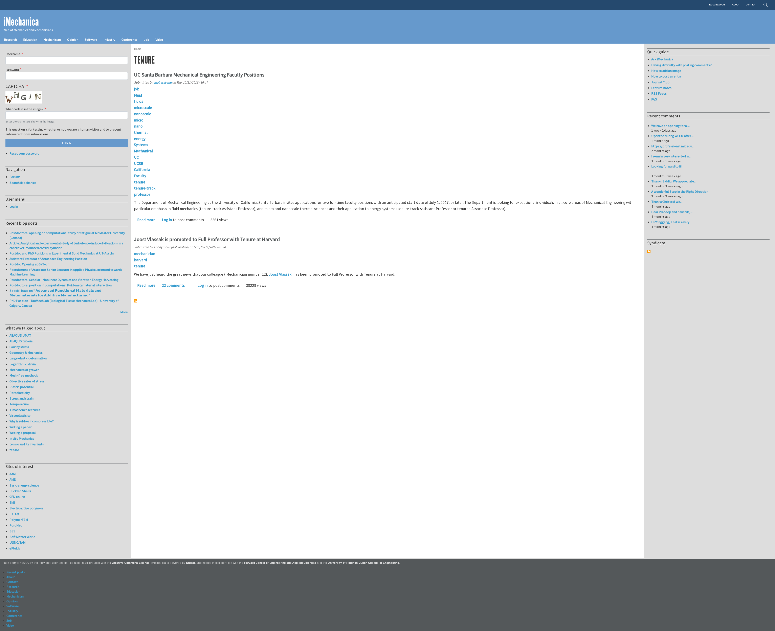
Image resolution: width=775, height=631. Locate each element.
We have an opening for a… (670, 125)
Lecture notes (661, 88)
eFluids (14, 548)
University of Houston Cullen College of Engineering (363, 563)
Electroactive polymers (26, 508)
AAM (12, 474)
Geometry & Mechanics (26, 352)
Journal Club (660, 82)
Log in (167, 219)
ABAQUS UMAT (20, 335)
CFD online (17, 496)
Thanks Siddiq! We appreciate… (674, 181)
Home (137, 49)
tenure (139, 182)
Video (159, 40)
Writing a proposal (22, 432)
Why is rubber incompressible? (31, 421)
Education (30, 40)
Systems (141, 144)
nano (138, 126)
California (142, 169)
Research (10, 40)
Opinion (72, 40)
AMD (12, 479)
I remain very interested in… (671, 156)
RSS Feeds (659, 93)
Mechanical (143, 151)
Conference (129, 40)
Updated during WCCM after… (672, 136)
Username (12, 54)
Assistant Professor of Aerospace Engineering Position (48, 258)
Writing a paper (20, 427)
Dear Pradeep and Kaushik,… (672, 212)
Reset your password (24, 153)
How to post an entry (666, 76)
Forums (14, 177)
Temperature (19, 404)
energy (140, 138)
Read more (146, 219)
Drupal (190, 563)
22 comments (173, 285)
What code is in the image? (24, 109)
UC (136, 157)
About (735, 4)
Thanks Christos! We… (667, 201)
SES (12, 531)
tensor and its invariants (26, 444)
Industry (109, 40)
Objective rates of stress (26, 381)
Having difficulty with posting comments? (681, 65)
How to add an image (666, 70)
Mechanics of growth (24, 369)
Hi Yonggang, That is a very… (671, 222)
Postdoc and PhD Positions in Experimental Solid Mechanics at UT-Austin (61, 253)
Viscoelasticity (19, 415)
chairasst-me (163, 82)
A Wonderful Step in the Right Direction (679, 191)
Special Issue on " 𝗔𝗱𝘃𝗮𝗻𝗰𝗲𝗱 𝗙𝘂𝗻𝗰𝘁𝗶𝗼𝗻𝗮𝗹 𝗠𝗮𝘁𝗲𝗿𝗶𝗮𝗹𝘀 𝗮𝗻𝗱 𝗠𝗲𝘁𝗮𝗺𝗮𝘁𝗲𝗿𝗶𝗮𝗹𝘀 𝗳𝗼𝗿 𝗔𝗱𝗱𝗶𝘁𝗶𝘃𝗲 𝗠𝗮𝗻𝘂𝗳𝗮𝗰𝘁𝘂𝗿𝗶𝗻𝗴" (55, 293)
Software (91, 40)
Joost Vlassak (280, 274)
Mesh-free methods (23, 375)
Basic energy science (24, 485)
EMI (12, 502)
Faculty (140, 175)
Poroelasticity (19, 392)
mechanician (144, 253)
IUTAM (14, 514)
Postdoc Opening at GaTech (29, 264)
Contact (750, 4)
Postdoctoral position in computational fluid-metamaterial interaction (60, 285)
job (136, 89)
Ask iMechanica (662, 59)
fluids (138, 101)
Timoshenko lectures (24, 410)
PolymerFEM (18, 519)
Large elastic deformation (28, 358)
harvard (140, 259)
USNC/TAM (17, 542)
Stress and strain (21, 398)
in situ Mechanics (21, 438)
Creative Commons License (131, 563)
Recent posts (717, 4)
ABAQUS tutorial (21, 341)
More (124, 312)
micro (138, 120)
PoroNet (15, 525)
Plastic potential (21, 387)
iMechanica (21, 22)
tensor (14, 450)
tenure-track (144, 188)
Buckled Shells (20, 491)
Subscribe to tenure (135, 300)
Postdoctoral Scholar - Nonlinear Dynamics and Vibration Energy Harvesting (63, 279)
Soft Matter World (22, 537)
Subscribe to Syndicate (648, 251)
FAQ (654, 99)
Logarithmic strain (22, 364)
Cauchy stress (19, 347)
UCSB (138, 163)
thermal (141, 132)
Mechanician (52, 40)
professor (142, 194)
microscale (143, 107)
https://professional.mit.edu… (673, 146)
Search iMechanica (22, 182)
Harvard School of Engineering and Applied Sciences (280, 563)
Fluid (138, 95)
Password (12, 69)
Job (146, 40)
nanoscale (142, 113)
